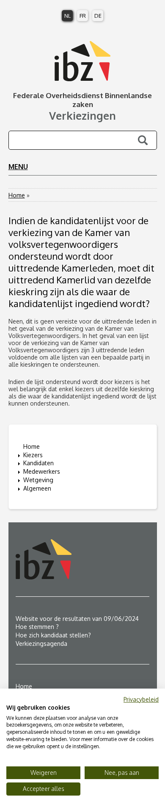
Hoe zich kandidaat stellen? (53, 635)
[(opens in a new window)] (82, 559)
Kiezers (33, 454)
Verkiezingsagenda (41, 643)
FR (83, 15)
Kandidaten (38, 463)
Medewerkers (41, 471)
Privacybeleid (141, 699)
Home (16, 195)
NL (67, 15)
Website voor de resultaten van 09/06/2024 (77, 618)
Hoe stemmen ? (37, 626)
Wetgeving (38, 479)
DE (98, 15)
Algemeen (37, 488)
